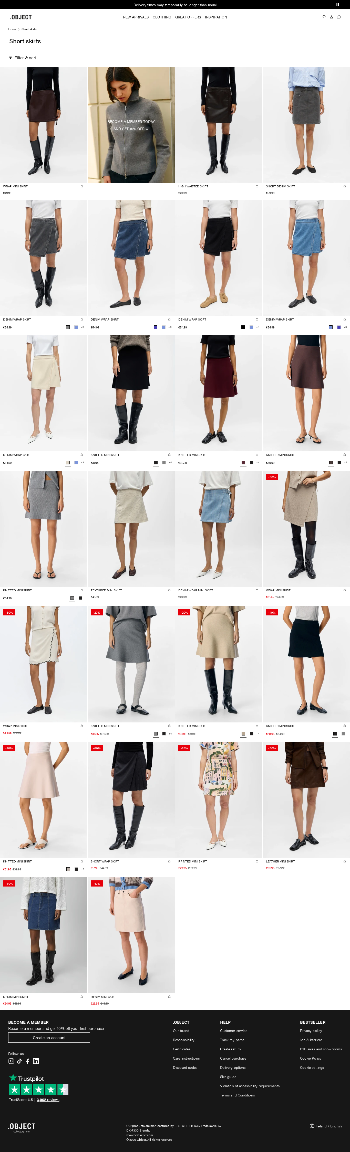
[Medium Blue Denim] (339, 327)
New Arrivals (136, 16)
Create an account (49, 1037)
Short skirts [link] (29, 29)
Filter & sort (25, 57)
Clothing (162, 16)
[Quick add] (81, 186)
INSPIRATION (216, 16)
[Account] (331, 17)
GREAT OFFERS (188, 16)
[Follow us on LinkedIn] (36, 1061)
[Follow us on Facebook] (28, 1061)
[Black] (251, 462)
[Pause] (338, 5)
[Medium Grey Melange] (164, 462)
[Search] (324, 17)
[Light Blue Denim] (76, 327)
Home (12, 29)
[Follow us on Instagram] (11, 1061)
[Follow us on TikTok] (19, 1061)
